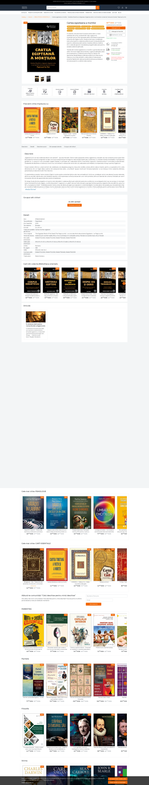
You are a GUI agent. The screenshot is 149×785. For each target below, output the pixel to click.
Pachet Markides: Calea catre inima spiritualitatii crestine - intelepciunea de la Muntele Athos (57, 698)
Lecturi (114, 12)
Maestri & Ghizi (48, 12)
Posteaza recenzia (74, 205)
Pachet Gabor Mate (104, 697)
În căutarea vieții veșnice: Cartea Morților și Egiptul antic (35, 325)
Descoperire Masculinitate (97, 26)
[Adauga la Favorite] (38, 130)
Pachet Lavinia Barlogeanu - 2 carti (33, 697)
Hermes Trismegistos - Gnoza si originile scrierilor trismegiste (107, 295)
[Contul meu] (122, 7)
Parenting (89, 12)
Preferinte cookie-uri (27, 782)
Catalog (24, 12)
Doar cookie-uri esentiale (117, 782)
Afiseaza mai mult (30, 189)
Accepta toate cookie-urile (118, 779)
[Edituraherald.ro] (24, 7)
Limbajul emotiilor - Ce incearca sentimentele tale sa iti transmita (104, 530)
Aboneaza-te (93, 604)
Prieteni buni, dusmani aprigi (104, 647)
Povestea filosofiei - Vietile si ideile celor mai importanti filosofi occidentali (33, 748)
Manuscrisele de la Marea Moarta (88, 134)
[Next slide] (124, 124)
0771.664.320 (114, 45)
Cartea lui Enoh (51, 134)
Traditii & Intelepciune (35, 12)
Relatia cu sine (71, 28)
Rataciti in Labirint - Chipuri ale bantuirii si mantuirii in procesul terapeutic (33, 531)
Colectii (30, 17)
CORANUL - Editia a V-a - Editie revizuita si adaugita (107, 134)
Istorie (88, 28)
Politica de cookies (90, 778)
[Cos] (126, 7)
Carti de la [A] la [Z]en (80, 28)
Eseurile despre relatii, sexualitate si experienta (104, 748)
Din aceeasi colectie (55, 146)
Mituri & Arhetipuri (86, 26)
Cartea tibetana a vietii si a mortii (32, 134)
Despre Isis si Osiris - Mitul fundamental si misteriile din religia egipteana (88, 295)
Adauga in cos (116, 28)
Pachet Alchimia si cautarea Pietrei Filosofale (80, 698)
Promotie (70, 30)
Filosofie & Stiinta (60, 12)
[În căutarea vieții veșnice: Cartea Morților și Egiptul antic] (35, 316)
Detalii (32, 146)
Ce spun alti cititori (70, 146)
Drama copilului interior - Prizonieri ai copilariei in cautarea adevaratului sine (80, 648)
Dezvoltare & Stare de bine (102, 12)
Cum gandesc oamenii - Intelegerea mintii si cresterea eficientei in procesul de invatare (80, 748)
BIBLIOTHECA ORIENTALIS (42, 17)
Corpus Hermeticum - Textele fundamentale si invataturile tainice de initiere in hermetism (32, 295)
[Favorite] (118, 7)
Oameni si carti (36, 335)
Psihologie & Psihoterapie (76, 12)
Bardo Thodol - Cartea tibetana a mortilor (69, 134)
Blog (119, 12)
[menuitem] (37, 79)
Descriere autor (42, 146)
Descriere (24, 146)
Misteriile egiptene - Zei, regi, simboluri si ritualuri (51, 294)
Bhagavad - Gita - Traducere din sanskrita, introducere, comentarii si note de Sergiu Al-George (33, 583)
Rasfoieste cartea (117, 35)
